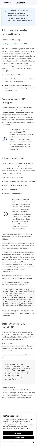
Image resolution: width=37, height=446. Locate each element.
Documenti (20, 2)
